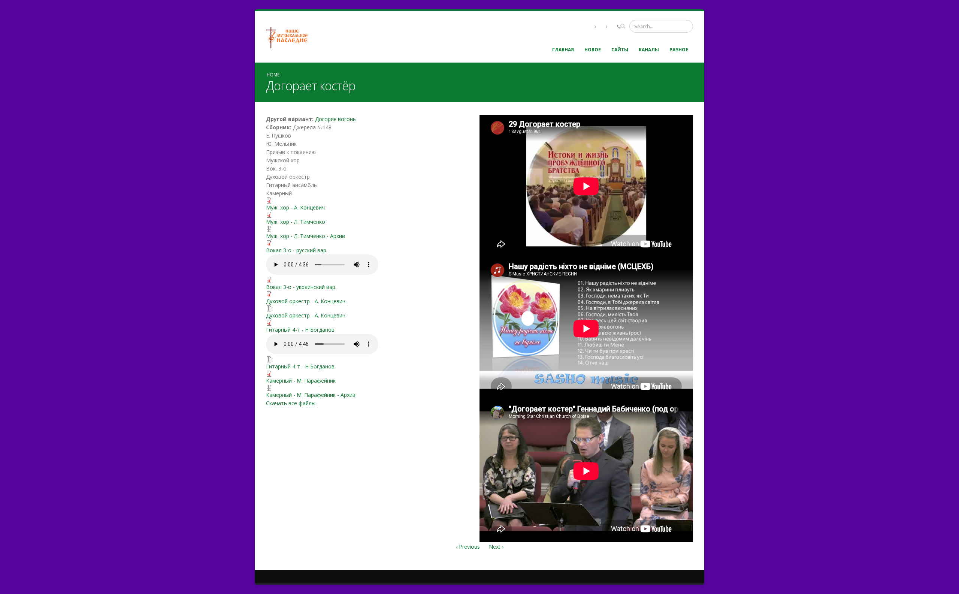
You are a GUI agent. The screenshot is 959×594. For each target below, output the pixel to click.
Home (273, 75)
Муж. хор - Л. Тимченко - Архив (305, 235)
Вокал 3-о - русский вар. (296, 250)
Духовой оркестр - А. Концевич (305, 301)
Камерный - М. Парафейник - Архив (311, 394)
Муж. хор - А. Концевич (295, 207)
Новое (592, 49)
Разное (678, 49)
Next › (496, 546)
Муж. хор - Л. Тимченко (295, 221)
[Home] (289, 36)
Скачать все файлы (290, 403)
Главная (563, 49)
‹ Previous (468, 546)
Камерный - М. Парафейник (301, 380)
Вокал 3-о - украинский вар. (301, 286)
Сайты (619, 49)
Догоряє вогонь (335, 119)
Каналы (649, 49)
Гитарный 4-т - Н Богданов (300, 329)
